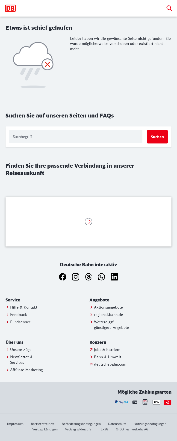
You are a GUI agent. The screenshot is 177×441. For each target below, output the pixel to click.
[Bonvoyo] (167, 402)
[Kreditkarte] (135, 402)
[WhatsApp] (101, 277)
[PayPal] (121, 402)
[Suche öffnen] (169, 8)
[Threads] (88, 277)
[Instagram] (75, 277)
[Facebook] (62, 277)
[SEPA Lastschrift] (145, 402)
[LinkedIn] (114, 277)
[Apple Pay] (156, 402)
